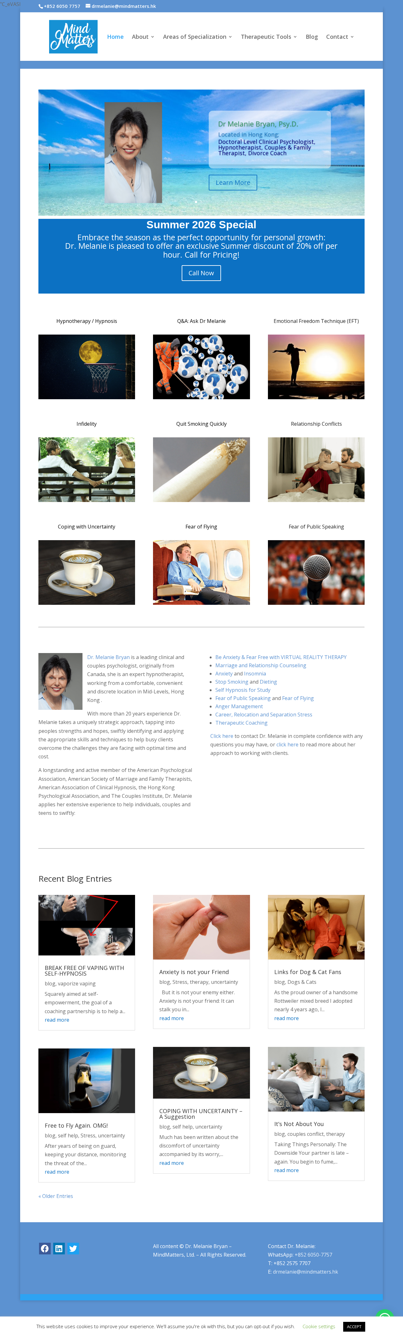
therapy (199, 981)
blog (50, 983)
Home (115, 37)
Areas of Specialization (194, 37)
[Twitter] (73, 1248)
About (140, 37)
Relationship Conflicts (316, 423)
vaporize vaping (77, 983)
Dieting (268, 681)
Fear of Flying (201, 526)
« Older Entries (55, 1196)
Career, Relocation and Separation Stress (263, 714)
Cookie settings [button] (319, 1326)
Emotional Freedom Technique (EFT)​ (316, 321)
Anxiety (224, 673)
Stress (88, 1135)
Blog (312, 37)
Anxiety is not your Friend (194, 972)
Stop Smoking (231, 681)
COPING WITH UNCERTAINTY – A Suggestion (200, 1113)
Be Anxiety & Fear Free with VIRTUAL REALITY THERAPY (281, 657)
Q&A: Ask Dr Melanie (201, 321)
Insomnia (255, 673)
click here (287, 744)
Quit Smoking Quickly (201, 423)
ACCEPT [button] (354, 1326)
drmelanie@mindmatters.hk (305, 1271)
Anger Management (239, 706)
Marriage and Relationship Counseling (260, 665)
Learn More (233, 182)
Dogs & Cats (301, 981)
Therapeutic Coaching (241, 722)
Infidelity (87, 423)
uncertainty (111, 1135)
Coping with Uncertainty (86, 526)
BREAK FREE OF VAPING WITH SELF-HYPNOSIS (84, 970)
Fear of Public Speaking (316, 526)
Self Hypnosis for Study (242, 689)
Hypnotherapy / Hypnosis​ (86, 321)
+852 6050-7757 (313, 1254)
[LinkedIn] (59, 1248)
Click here (221, 736)
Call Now (201, 273)
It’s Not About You (299, 1124)
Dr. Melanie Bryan (108, 657)
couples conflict (305, 1133)
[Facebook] (45, 1248)
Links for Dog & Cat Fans (307, 972)
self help (68, 1135)
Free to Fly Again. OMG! (76, 1125)
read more (57, 1019)
